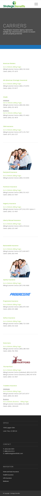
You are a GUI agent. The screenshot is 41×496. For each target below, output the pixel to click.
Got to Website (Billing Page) (12, 103)
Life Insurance (7, 478)
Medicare (6, 481)
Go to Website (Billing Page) (12, 67)
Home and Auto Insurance (11, 472)
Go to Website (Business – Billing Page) (15, 401)
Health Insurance (8, 475)
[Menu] (35, 4)
